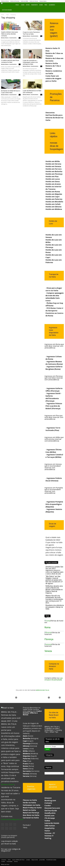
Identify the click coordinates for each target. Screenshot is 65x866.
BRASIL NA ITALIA (52, 726)
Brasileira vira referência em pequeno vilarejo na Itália (55, 607)
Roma (47, 627)
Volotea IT (49, 836)
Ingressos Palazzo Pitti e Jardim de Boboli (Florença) (54, 406)
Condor (48, 805)
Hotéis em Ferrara (54, 169)
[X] (10, 828)
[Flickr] (6, 824)
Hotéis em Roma (5, 1)
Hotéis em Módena (54, 209)
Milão (25, 751)
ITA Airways (50, 818)
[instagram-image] (5, 697)
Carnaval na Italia (31, 818)
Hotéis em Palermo (54, 199)
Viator (47, 831)
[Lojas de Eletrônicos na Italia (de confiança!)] (32, 84)
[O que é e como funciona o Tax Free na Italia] (32, 25)
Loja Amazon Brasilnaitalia (54, 679)
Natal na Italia (29, 810)
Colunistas (3, 859)
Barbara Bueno (7, 784)
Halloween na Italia (31, 805)
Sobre (9, 859)
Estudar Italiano (43, 1)
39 (19, 37)
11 (41, 66)
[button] (62, 5)
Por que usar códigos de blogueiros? (10, 850)
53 (41, 94)
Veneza (48, 651)
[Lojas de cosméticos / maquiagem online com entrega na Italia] (32, 54)
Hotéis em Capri (53, 196)
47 (19, 94)
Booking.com (50, 800)
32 (41, 36)
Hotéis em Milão (53, 161)
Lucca (25, 748)
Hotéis (28, 4)
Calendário (52, 4)
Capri (25, 741)
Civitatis (48, 803)
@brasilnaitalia (42, 690)
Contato (28, 859)
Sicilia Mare (49, 730)
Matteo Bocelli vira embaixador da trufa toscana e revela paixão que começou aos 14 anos (54, 599)
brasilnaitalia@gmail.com (12, 819)
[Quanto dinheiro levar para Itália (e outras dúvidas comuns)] (10, 25)
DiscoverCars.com (52, 808)
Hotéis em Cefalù (53, 204)
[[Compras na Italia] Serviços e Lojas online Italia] (10, 84)
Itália (17, 4)
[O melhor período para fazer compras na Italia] (10, 53)
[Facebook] (2, 824)
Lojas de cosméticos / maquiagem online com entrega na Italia (30, 62)
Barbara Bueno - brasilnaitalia (9, 37)
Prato (25, 763)
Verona (26, 776)
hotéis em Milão (24, 1)
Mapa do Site (35, 859)
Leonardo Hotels (52, 823)
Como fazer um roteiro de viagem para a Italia (53, 78)
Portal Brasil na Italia (51, 859)
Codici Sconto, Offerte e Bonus (32, 713)
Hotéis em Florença (14, 1)
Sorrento (27, 771)
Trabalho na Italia (52, 728)
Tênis (45, 4)
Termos (16, 861)
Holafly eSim (50, 813)
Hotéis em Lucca (53, 179)
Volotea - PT (50, 833)
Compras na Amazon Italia (54, 666)
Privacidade (9, 861)
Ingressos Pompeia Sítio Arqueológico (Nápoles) (54, 504)
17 (19, 64)
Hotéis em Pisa (52, 176)
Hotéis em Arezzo (53, 184)
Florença (49, 639)
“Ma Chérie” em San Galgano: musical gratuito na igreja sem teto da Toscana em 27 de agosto (54, 580)
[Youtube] (14, 828)
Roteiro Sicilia (52, 63)
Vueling (48, 838)
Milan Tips (54, 732)
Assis (25, 736)
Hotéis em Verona (53, 164)
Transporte (34, 4)
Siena (25, 768)
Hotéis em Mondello (54, 201)
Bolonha (26, 738)
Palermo (26, 758)
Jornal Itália (42, 859)
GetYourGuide (51, 810)
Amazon (48, 798)
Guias (22, 4)
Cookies (3, 861)
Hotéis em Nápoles (54, 194)
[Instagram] (10, 824)
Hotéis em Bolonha (54, 171)
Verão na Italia (29, 802)
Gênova (26, 746)
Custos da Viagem (7, 9)
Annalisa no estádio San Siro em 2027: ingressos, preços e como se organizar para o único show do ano (54, 570)
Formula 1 (27, 825)
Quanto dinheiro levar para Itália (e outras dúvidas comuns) (9, 34)
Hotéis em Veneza (34, 1)
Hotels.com (49, 815)
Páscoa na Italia (30, 800)
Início (2, 14)
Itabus (47, 820)
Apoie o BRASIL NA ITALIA (18, 859)
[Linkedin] (14, 824)
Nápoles (26, 756)
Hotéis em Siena (53, 181)
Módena (26, 753)
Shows (41, 4)
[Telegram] (6, 828)
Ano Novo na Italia (31, 815)
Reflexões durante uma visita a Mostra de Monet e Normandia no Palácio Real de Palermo (54, 589)
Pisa (24, 761)
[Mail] (2, 828)
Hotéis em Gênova (53, 207)
